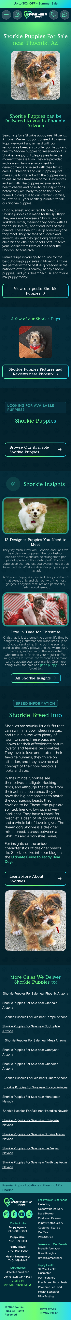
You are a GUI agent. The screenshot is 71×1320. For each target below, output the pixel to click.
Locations (32, 1185)
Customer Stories (49, 1227)
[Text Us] (64, 15)
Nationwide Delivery (50, 1209)
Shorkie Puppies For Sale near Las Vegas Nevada (30, 1150)
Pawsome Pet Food (50, 1287)
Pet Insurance (46, 1277)
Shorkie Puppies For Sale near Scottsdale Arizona (31, 1028)
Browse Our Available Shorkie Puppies (29, 449)
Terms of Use (48, 1308)
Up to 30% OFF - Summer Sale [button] (36, 3)
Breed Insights (47, 1253)
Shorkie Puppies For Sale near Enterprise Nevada (30, 1122)
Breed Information (49, 1248)
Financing (44, 1204)
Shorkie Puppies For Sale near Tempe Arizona (35, 1017)
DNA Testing (46, 1296)
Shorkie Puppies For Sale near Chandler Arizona (30, 1066)
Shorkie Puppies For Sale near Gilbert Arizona (35, 1078)
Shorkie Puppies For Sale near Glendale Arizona (29, 1005)
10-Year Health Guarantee (47, 1271)
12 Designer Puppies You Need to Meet (35, 542)
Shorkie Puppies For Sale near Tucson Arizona (35, 1087)
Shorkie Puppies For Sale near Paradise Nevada (35, 1111)
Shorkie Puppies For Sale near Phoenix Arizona (35, 993)
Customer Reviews (50, 1218)
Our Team (44, 1232)
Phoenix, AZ (51, 1185)
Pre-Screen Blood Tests (52, 1282)
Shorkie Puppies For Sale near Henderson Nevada (31, 1099)
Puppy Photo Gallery (50, 1223)
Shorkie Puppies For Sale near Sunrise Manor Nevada (33, 1136)
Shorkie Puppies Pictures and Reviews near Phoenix (35, 371)
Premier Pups (12, 1185)
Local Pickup (45, 1213)
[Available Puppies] (17, 15)
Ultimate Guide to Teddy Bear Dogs (32, 859)
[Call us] (53, 15)
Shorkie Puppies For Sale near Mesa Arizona (35, 1040)
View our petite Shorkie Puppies (35, 291)
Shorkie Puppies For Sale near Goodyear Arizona (30, 1052)
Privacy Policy (49, 1313)
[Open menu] (6, 15)
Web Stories (45, 1237)
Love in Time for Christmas (35, 632)
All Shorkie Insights (33, 678)
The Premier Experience (52, 1200)
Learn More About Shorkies (26, 878)
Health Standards (49, 1291)
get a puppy (48, 665)
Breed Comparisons (50, 1258)
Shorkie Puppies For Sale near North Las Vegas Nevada (34, 1164)
